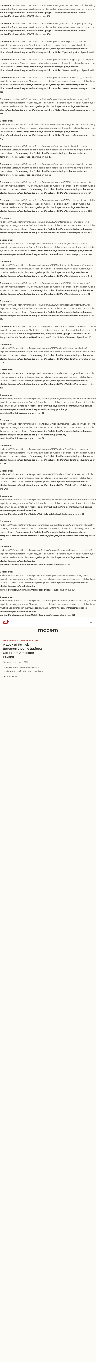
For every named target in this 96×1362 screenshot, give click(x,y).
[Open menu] (90, 622)
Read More (10, 677)
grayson (8, 662)
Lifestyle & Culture (29, 640)
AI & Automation (10, 640)
